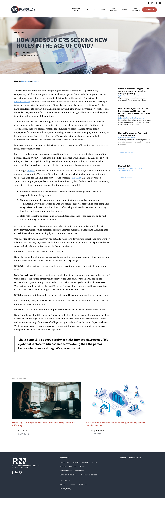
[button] (160, 2)
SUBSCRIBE (149, 10)
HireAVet (76, 177)
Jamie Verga (25, 52)
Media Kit (83, 485)
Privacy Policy (65, 489)
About (62, 485)
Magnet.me (25, 81)
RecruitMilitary (22, 101)
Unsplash (35, 81)
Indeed (30, 170)
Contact (72, 485)
